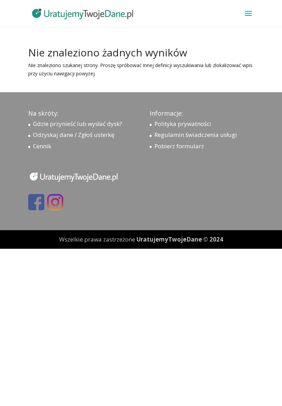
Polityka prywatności (182, 124)
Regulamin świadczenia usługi (195, 135)
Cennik (42, 146)
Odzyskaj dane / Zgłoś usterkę (74, 135)
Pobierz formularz (179, 146)
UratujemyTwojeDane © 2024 (180, 239)
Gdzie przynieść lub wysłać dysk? (77, 124)
